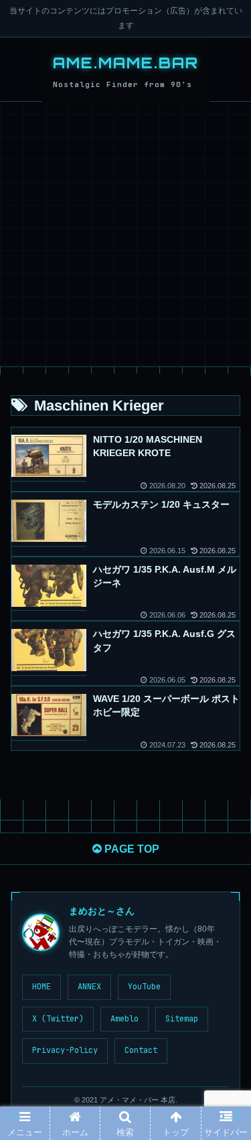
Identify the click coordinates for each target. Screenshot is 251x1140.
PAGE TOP (130, 849)
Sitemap (181, 1018)
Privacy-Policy (65, 1050)
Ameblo (124, 1018)
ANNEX (89, 986)
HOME (41, 986)
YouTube (144, 986)
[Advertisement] (125, 234)
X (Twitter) (58, 1018)
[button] (224, 1092)
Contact (140, 1050)
